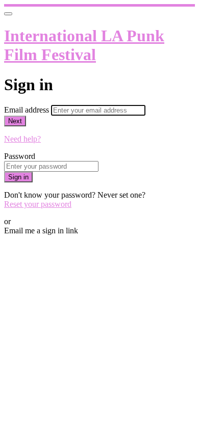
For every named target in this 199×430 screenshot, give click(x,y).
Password (19, 156)
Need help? (22, 139)
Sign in (18, 177)
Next (15, 121)
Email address (27, 109)
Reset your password (37, 204)
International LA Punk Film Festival (84, 45)
